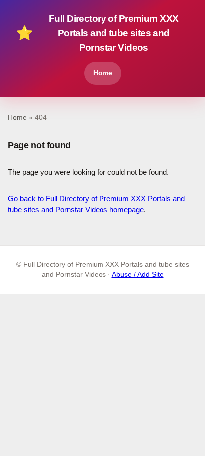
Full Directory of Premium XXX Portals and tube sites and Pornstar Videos (97, 33)
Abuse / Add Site (138, 274)
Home (102, 73)
